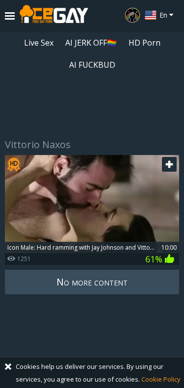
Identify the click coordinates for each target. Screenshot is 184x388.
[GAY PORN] (132, 15)
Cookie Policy (161, 379)
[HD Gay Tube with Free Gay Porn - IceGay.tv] (54, 16)
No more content (92, 281)
